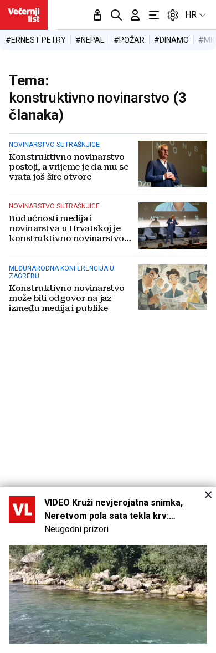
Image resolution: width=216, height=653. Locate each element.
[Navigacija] (154, 15)
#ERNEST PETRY (36, 39)
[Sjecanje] (97, 15)
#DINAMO (171, 39)
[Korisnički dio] (135, 15)
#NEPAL (89, 39)
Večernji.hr (24, 15)
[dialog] (108, 570)
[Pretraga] (116, 15)
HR (191, 14)
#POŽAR (129, 39)
